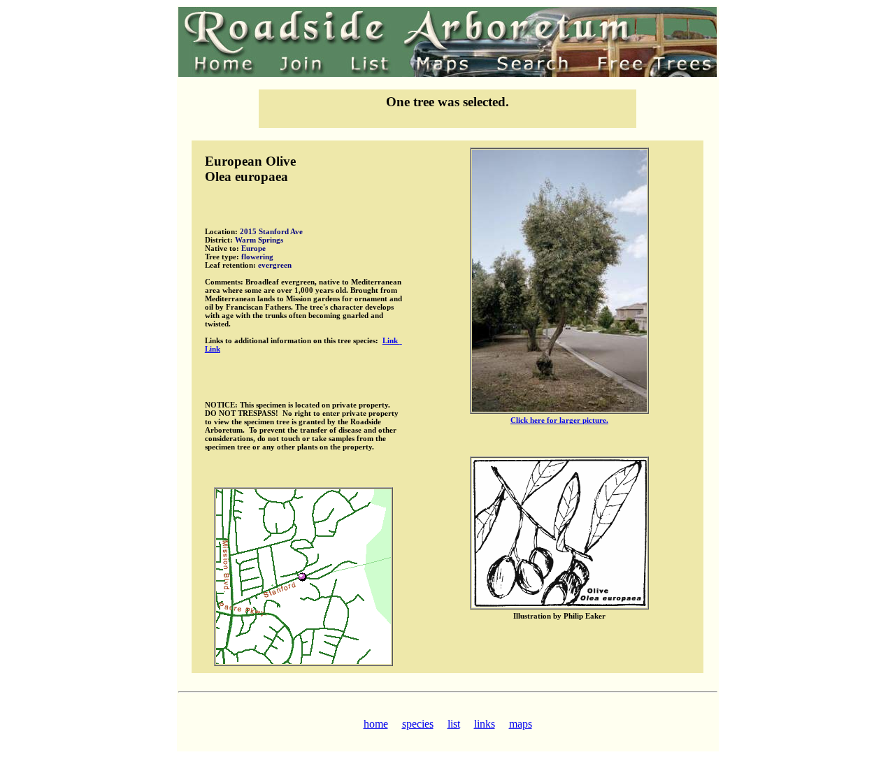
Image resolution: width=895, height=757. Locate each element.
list (454, 724)
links (484, 724)
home (376, 724)
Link (391, 340)
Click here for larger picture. (559, 420)
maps (520, 724)
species (418, 724)
